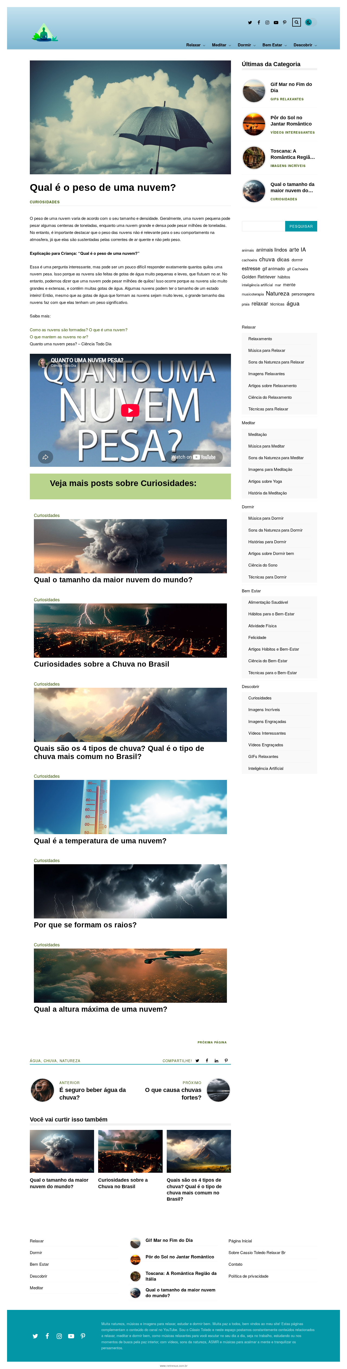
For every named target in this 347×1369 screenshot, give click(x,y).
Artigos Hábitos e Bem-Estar (273, 649)
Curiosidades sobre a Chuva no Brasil (101, 664)
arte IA (297, 249)
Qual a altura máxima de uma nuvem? (101, 1009)
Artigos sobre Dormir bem (271, 553)
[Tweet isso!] (198, 1060)
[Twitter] (250, 23)
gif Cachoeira (297, 268)
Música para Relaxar (266, 350)
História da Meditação (267, 492)
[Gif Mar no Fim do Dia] (135, 1243)
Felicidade (257, 637)
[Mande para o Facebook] (207, 1060)
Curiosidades (45, 202)
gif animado (273, 268)
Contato (235, 1264)
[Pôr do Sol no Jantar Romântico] (135, 1260)
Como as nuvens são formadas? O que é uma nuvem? (78, 329)
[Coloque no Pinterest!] (227, 1060)
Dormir (244, 45)
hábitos (284, 276)
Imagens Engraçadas (267, 721)
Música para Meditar (266, 445)
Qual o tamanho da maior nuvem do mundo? (113, 580)
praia (245, 304)
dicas (283, 259)
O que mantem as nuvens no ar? (59, 336)
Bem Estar (272, 45)
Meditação (257, 434)
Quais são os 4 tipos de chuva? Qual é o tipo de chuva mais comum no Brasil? (119, 753)
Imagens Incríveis (288, 165)
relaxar (260, 303)
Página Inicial (240, 1240)
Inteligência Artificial (265, 768)
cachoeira (249, 259)
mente (289, 284)
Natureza (70, 1060)
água (35, 1060)
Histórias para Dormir (267, 541)
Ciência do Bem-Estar (267, 660)
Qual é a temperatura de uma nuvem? (100, 841)
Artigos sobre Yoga (265, 481)
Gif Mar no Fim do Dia (254, 91)
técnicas (277, 304)
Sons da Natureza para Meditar (276, 457)
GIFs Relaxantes (287, 99)
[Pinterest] (284, 23)
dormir (297, 259)
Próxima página (212, 1042)
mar (278, 284)
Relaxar (193, 45)
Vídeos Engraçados (265, 744)
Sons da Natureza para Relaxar (276, 362)
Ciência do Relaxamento (270, 397)
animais (248, 250)
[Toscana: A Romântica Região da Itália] (135, 1276)
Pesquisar (301, 226)
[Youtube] (276, 23)
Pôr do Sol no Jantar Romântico (254, 124)
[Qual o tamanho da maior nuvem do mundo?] (135, 1293)
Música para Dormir (266, 518)
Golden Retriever (258, 276)
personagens (303, 294)
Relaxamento (260, 338)
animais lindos (271, 249)
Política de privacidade (248, 1276)
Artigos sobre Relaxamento (272, 385)
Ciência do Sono (262, 565)
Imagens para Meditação (270, 469)
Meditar (219, 45)
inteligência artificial (257, 284)
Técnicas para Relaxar (268, 409)
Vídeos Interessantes (293, 132)
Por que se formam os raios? (85, 925)
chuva (50, 1060)
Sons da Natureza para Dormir (275, 529)
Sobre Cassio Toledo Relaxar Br (257, 1252)
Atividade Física (262, 625)
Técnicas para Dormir (267, 576)
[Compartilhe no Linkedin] (217, 1060)
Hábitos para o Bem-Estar (271, 613)
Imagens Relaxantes (266, 373)
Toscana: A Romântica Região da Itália (254, 158)
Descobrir (303, 45)
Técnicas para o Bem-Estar (272, 672)
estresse (251, 268)
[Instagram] (267, 23)
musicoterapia (253, 294)
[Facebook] (258, 23)
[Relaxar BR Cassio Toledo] (44, 44)
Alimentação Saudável (268, 602)
